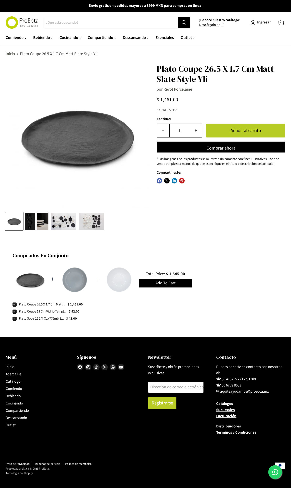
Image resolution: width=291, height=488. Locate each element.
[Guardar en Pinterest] (182, 180)
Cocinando (69, 38)
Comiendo (15, 38)
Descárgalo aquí (211, 24)
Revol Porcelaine (177, 89)
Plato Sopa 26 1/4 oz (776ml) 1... (41, 318)
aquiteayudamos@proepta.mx (244, 391)
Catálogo (13, 381)
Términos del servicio (47, 464)
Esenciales (165, 38)
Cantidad (164, 119)
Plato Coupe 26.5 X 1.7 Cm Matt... (42, 304)
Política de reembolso (78, 464)
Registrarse (162, 403)
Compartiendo (101, 38)
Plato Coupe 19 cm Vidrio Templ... (43, 311)
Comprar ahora (221, 148)
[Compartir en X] (167, 180)
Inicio (10, 54)
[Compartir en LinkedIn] (174, 180)
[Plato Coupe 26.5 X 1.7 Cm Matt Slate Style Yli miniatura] (14, 221)
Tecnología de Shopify (19, 473)
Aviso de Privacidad (18, 464)
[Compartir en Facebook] (159, 180)
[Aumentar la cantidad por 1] (195, 130)
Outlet (187, 38)
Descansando (135, 38)
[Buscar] (184, 22)
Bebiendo (42, 38)
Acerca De (13, 374)
